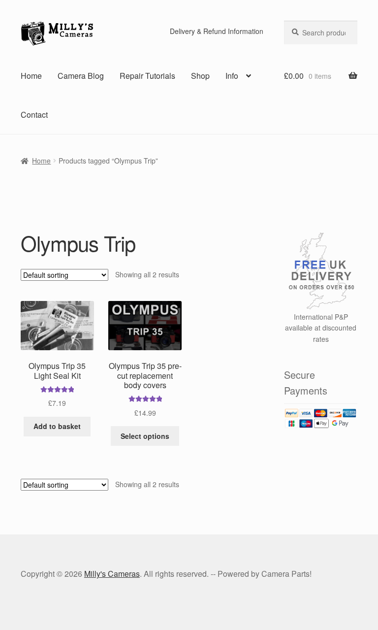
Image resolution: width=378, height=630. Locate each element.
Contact (34, 114)
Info (231, 75)
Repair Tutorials (147, 75)
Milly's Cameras (112, 573)
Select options (145, 436)
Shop (200, 75)
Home (31, 75)
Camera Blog (81, 75)
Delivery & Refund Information (216, 31)
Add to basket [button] (57, 426)
